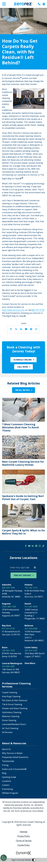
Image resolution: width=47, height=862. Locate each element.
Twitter (16, 329)
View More (30, 663)
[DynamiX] (23, 853)
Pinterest (31, 329)
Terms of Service (23, 840)
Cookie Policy (23, 845)
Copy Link (36, 329)
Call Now (22, 366)
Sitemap (23, 831)
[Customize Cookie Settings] (4, 858)
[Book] (43, 4)
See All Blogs (22, 390)
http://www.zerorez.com (13, 310)
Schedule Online (22, 359)
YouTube (29, 546)
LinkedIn (21, 329)
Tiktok (43, 546)
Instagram (39, 546)
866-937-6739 (37, 310)
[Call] (39, 4)
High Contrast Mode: (12, 9)
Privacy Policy (23, 836)
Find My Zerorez (22, 575)
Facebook (11, 329)
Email (26, 329)
